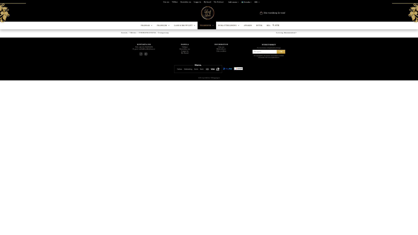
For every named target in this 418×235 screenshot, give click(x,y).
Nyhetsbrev (221, 49)
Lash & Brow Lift (183, 25)
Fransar (145, 25)
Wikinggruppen (215, 78)
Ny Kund (184, 53)
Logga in (197, 2)
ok (281, 52)
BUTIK (259, 25)
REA (268, 25)
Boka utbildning (227, 25)
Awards (248, 25)
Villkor (175, 2)
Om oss (166, 2)
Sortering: (280, 33)
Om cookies (221, 51)
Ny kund (207, 2)
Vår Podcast (218, 2)
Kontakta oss (186, 2)
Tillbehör (205, 25)
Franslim (162, 25)
